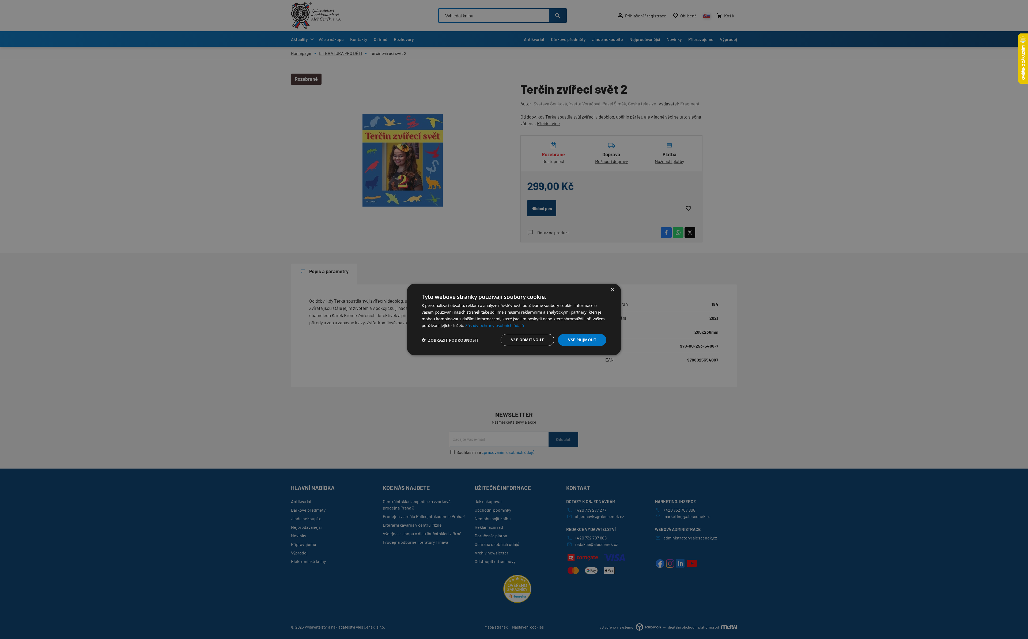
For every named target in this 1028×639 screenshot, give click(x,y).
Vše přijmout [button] (582, 339)
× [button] (612, 290)
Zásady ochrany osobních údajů (494, 325)
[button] (450, 340)
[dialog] (514, 319)
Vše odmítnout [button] (527, 339)
